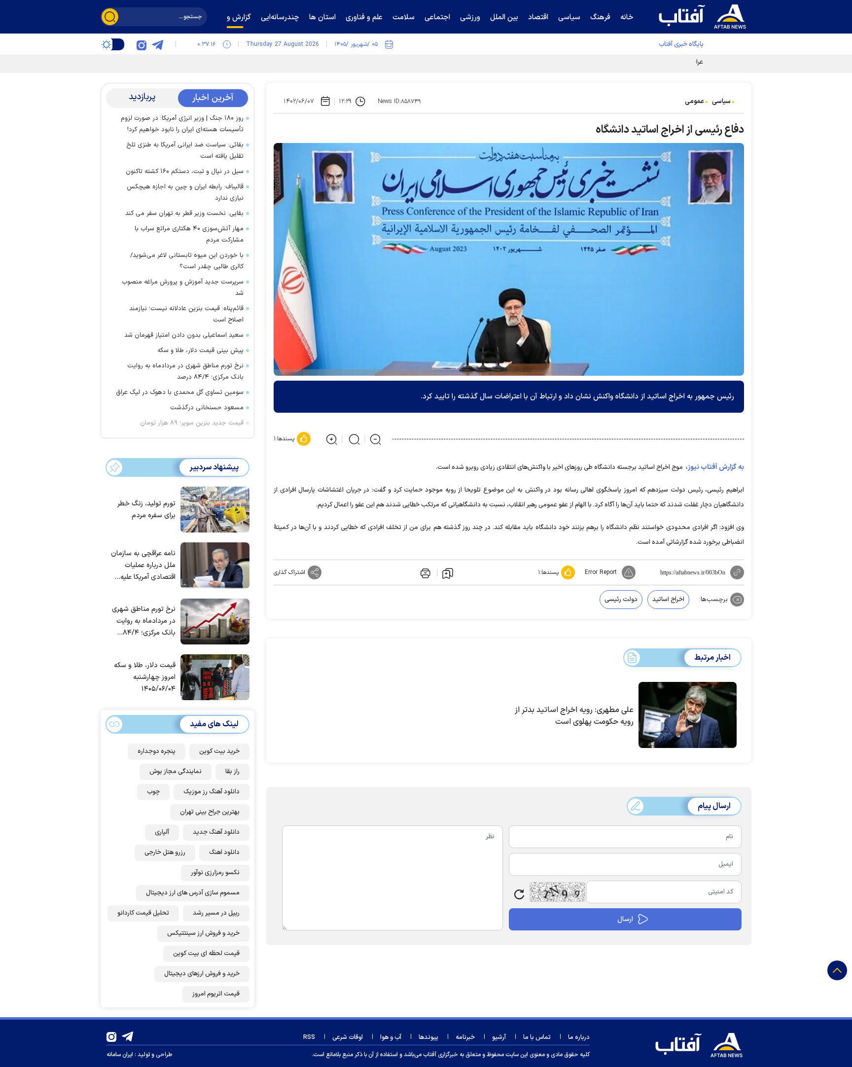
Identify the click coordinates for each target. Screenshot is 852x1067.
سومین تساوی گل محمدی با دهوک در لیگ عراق (180, 392)
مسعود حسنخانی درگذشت (207, 408)
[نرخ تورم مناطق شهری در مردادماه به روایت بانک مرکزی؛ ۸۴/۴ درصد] (212, 620)
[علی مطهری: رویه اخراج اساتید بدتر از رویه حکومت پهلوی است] (688, 715)
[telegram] (157, 44)
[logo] (704, 15)
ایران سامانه (119, 1054)
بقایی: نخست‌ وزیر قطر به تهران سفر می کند (184, 213)
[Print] (424, 572)
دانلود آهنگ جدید (216, 832)
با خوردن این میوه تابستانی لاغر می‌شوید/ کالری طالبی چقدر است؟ (187, 261)
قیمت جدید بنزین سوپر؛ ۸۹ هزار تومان (192, 423)
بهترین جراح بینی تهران (210, 812)
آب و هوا (390, 1037)
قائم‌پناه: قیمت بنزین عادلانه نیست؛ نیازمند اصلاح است (186, 314)
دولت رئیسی (621, 600)
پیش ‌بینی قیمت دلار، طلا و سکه (200, 351)
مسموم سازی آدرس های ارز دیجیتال (193, 893)
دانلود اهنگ (224, 852)
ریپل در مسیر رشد (216, 913)
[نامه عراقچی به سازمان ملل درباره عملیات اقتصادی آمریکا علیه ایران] (212, 564)
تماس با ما (537, 1037)
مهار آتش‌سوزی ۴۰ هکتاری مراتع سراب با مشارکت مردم (189, 234)
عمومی (694, 102)
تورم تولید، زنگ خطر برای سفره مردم (146, 509)
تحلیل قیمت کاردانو (143, 913)
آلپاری (162, 832)
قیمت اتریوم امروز (216, 994)
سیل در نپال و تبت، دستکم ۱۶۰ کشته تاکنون (185, 172)
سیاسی (721, 102)
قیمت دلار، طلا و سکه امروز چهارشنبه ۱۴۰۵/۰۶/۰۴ (145, 677)
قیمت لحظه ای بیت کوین (206, 954)
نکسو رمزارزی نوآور (215, 873)
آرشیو (499, 1037)
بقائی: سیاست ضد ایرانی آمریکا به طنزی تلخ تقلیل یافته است (185, 150)
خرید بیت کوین (219, 751)
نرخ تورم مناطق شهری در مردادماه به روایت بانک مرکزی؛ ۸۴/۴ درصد (185, 371)
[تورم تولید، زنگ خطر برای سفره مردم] (212, 508)
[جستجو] (110, 16)
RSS (309, 1037)
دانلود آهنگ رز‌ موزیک (211, 792)
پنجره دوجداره (157, 751)
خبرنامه (465, 1037)
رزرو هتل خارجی (164, 852)
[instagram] (141, 44)
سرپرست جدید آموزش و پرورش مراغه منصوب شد (183, 287)
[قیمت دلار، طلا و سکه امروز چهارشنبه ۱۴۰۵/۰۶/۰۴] (212, 676)
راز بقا (232, 772)
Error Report (601, 572)
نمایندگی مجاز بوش (175, 772)
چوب (153, 792)
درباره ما (579, 1037)
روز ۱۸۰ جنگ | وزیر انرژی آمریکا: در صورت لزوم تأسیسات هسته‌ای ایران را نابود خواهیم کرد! (182, 124)
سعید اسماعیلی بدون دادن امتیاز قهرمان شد (184, 335)
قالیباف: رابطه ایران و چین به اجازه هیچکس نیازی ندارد (185, 192)
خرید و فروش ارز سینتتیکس (203, 933)
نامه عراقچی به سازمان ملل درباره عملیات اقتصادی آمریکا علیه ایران (143, 565)
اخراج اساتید (668, 600)
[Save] (448, 573)
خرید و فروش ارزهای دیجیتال (202, 974)
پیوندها (428, 1037)
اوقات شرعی (347, 1037)
